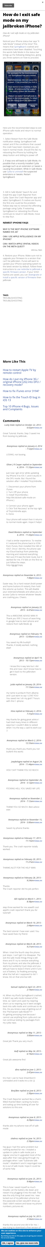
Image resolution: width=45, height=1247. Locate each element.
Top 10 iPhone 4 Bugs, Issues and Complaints (21, 408)
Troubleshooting (12, 297)
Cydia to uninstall (15, 171)
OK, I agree (7, 1243)
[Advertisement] (22, 331)
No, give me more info (27, 1243)
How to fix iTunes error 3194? (21, 391)
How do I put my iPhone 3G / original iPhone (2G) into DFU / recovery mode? (21, 382)
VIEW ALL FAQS (36, 250)
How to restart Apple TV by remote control (19, 371)
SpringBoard (20, 46)
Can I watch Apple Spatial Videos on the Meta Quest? (21, 245)
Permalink (38, 428)
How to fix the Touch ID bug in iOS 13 (21, 399)
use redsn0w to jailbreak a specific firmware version (22, 270)
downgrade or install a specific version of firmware (22, 276)
